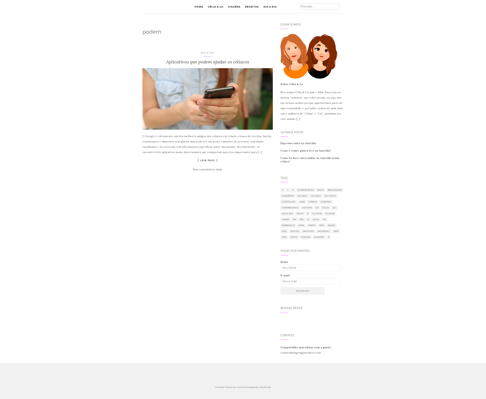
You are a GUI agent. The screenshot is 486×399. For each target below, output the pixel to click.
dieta (300, 213)
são (284, 237)
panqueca (288, 225)
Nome (284, 262)
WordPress (265, 387)
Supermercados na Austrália (298, 143)
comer (312, 202)
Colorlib (241, 387)
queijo (295, 231)
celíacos (330, 196)
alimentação (305, 190)
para (301, 225)
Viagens (234, 6)
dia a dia (287, 213)
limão (285, 219)
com (302, 202)
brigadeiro (335, 190)
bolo (321, 190)
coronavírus (290, 207)
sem (336, 231)
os (324, 219)
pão (321, 225)
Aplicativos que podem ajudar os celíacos (207, 62)
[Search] (341, 6)
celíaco (316, 196)
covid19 (307, 207)
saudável (324, 231)
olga (316, 219)
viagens (319, 237)
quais (331, 225)
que (284, 231)
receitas (308, 231)
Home (199, 6)
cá (317, 207)
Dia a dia (270, 6)
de (334, 207)
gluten (317, 213)
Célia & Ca (215, 6)
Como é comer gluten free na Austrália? (305, 150)
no (302, 219)
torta (293, 237)
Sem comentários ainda (207, 169)
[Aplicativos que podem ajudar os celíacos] (207, 99)
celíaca (302, 196)
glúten (330, 213)
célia (325, 207)
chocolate (289, 202)
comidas (326, 202)
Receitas (252, 6)
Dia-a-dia (207, 52)
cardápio (288, 196)
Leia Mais (207, 160)
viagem (305, 237)
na (294, 219)
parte (312, 225)
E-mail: (285, 275)
